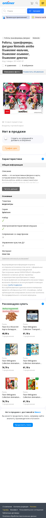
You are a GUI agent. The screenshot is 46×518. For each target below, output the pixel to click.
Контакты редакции (21, 507)
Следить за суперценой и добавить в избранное (22, 139)
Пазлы (4, 324)
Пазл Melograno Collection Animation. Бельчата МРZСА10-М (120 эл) (32, 395)
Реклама (33, 507)
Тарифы (6, 510)
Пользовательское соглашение (31, 510)
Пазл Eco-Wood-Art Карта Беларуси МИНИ (10, 328)
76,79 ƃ (5, 367)
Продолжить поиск (23, 425)
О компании (7, 507)
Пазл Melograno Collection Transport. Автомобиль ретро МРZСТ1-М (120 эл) (31, 328)
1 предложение (8, 336)
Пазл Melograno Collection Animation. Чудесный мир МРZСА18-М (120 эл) (11, 362)
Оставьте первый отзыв (13, 122)
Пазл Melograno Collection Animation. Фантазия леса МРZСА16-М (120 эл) (32, 362)
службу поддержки (15, 285)
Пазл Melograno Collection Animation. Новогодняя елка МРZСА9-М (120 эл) (11, 395)
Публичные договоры (11, 513)
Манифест (14, 510)
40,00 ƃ (5, 333)
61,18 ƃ (26, 333)
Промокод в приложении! (16, 17)
